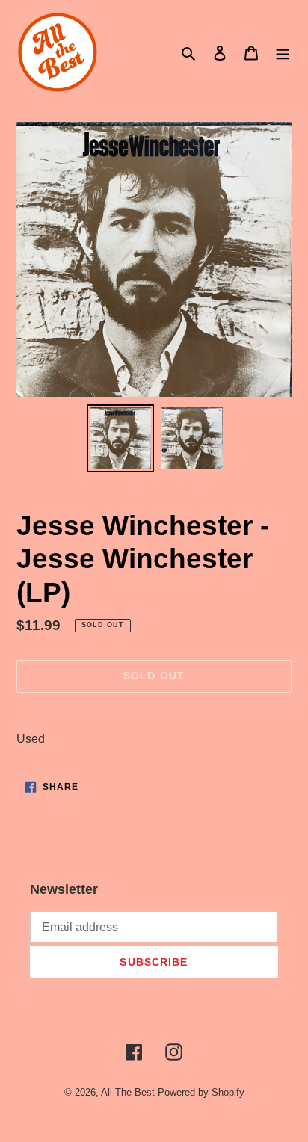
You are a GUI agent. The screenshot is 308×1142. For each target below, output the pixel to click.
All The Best (128, 1092)
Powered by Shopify (201, 1092)
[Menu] (282, 52)
